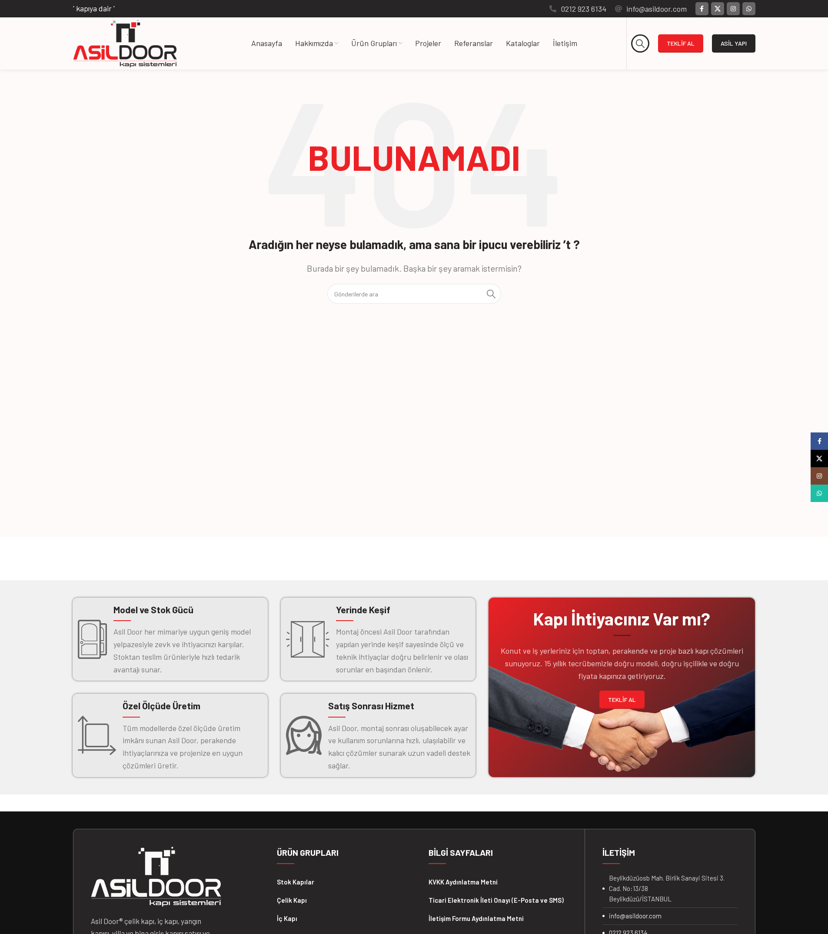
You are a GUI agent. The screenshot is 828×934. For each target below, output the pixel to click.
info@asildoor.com (635, 916)
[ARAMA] (491, 294)
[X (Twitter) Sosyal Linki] (717, 8)
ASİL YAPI (734, 43)
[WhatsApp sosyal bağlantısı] (748, 8)
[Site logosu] (125, 42)
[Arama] (640, 43)
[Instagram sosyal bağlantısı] (733, 8)
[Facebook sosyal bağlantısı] (701, 8)
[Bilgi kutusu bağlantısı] (577, 9)
